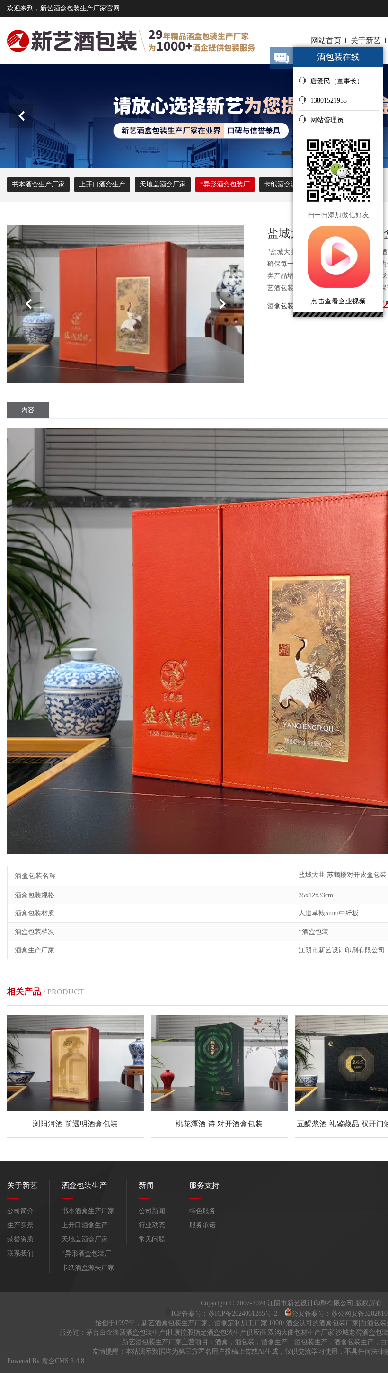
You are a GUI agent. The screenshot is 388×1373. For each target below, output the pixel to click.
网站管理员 (327, 120)
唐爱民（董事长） (336, 81)
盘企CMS (20, 1360)
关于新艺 (366, 40)
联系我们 (20, 1253)
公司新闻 (152, 1210)
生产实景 (20, 1225)
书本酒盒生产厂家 (38, 184)
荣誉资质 (20, 1239)
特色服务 (202, 1210)
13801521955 (328, 100)
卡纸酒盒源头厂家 (88, 1267)
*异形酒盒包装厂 (225, 184)
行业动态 (152, 1225)
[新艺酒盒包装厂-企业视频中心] (338, 289)
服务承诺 (202, 1225)
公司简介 (20, 1210)
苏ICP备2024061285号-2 (243, 1313)
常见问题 (152, 1239)
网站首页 (326, 40)
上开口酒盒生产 (102, 184)
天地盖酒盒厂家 (163, 184)
